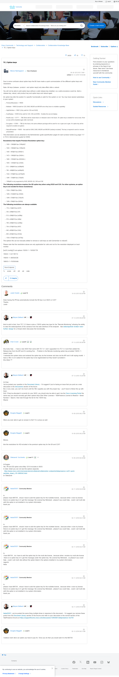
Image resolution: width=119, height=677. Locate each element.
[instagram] (101, 662)
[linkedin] (87, 662)
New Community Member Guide (102, 83)
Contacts (14, 661)
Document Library (33, 384)
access (9, 271)
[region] (27, 671)
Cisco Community (7, 45)
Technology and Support (24, 45)
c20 (14, 271)
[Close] (52, 668)
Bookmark (94, 46)
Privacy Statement (8, 673)
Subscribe (104, 46)
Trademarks (75, 668)
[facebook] (74, 662)
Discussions (97, 102)
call (23, 271)
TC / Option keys (10, 62)
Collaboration (40, 45)
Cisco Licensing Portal (73, 393)
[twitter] (80, 662)
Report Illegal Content (95, 668)
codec (28, 271)
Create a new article (97, 25)
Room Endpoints (9, 267)
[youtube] (94, 662)
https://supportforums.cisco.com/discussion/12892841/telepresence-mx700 (47, 618)
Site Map (84, 668)
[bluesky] (108, 662)
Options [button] (113, 46)
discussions (19, 386)
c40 (19, 271)
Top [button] (5, 655)
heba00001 (7, 613)
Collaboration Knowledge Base (58, 45)
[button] (6, 278)
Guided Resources (99, 107)
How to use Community (101, 78)
